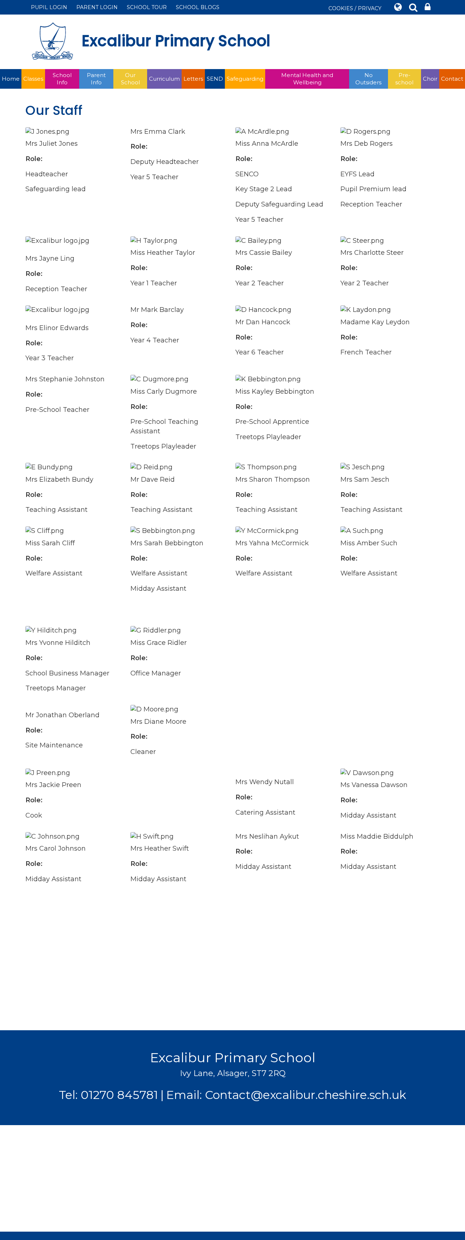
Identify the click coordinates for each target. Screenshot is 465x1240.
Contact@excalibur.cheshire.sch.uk (305, 1095)
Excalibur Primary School (176, 41)
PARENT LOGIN (97, 7)
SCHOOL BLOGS (197, 7)
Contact (452, 78)
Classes (33, 78)
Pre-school (404, 79)
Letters (193, 78)
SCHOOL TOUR (147, 7)
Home (11, 78)
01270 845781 (119, 1095)
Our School (130, 79)
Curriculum (164, 78)
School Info (62, 79)
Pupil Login (49, 7)
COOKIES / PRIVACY (354, 8)
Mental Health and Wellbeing (307, 79)
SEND (215, 78)
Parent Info (96, 79)
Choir (430, 78)
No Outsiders (368, 79)
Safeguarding (245, 78)
